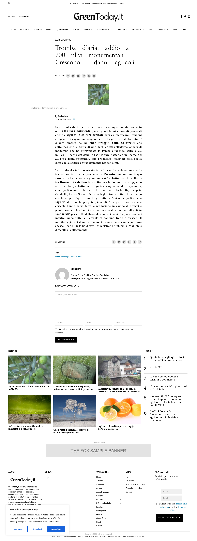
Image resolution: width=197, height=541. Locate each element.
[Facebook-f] (181, 16)
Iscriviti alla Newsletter (169, 517)
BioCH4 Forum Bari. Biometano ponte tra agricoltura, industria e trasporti (164, 416)
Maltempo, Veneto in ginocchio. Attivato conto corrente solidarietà (119, 390)
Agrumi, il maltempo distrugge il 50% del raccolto (117, 427)
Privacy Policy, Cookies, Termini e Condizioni (90, 275)
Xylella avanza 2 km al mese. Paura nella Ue (28, 388)
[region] (37, 520)
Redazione (63, 116)
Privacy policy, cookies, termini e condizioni (164, 378)
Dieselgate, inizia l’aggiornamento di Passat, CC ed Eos (95, 278)
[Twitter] (185, 16)
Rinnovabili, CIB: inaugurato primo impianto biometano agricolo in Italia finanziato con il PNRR (167, 400)
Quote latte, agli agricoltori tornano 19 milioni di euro (167, 358)
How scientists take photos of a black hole (168, 388)
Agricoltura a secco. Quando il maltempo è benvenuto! (26, 427)
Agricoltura (63, 39)
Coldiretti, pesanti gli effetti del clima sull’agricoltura (71, 431)
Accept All (56, 529)
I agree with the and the (172, 507)
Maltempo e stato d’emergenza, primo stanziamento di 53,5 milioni (73, 388)
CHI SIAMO (157, 367)
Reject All (37, 529)
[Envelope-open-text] (189, 16)
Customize (19, 529)
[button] (9, 3)
